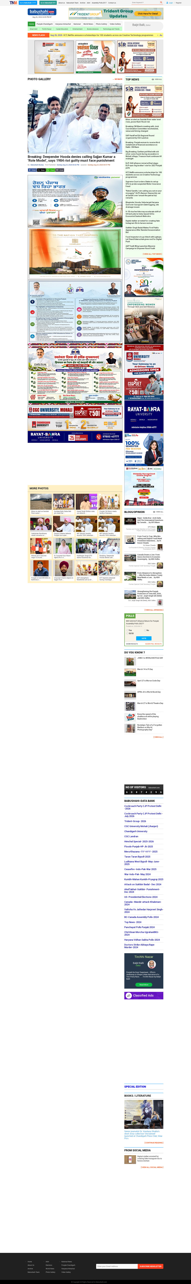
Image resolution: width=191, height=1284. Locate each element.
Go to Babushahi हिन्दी (48, 3)
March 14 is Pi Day (145, 669)
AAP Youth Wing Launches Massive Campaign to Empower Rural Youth (140, 247)
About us (61, 3)
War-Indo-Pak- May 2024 (137, 874)
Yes (130, 630)
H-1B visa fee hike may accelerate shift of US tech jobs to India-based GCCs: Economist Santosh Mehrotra (143, 214)
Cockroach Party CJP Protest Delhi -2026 (142, 807)
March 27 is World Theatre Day (150, 703)
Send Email (59, 170)
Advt (88, 3)
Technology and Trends (111, 29)
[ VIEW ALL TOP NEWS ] (152, 254)
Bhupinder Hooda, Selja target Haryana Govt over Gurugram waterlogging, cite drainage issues (142, 204)
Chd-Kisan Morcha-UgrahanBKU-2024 (141, 933)
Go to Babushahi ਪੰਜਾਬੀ (28, 3)
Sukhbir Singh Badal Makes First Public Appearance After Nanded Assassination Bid (143, 230)
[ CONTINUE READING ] (154, 1142)
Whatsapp (50, 170)
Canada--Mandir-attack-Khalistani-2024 (142, 903)
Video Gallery (115, 24)
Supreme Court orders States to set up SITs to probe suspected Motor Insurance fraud (143, 184)
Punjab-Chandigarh (45, 24)
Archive (82, 3)
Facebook (32, 170)
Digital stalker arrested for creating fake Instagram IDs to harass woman (143, 222)
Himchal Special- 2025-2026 (139, 841)
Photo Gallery (101, 24)
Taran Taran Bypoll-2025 (137, 856)
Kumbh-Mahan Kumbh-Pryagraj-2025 (143, 879)
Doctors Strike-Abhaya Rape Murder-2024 (139, 946)
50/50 (131, 633)
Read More (144, 984)
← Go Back (117, 79)
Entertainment (78, 29)
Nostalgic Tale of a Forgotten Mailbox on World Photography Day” (149, 727)
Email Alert (33, 29)
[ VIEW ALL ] (158, 737)
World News (88, 24)
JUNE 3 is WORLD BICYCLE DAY (150, 658)
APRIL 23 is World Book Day (149, 692)
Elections (49, 1265)
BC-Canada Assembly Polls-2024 (141, 917)
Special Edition (135, 1086)
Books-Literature (92, 29)
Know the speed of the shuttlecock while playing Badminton (148, 716)
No (148, 630)
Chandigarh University (135, 831)
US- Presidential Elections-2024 (140, 897)
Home (31, 24)
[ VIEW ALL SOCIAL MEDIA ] (152, 1167)
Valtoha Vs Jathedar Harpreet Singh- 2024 (143, 910)
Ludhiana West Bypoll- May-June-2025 (142, 863)
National (77, 24)
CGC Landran (131, 836)
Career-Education (62, 29)
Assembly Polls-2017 (99, 3)
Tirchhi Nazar (46, 29)
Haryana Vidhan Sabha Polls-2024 (142, 940)
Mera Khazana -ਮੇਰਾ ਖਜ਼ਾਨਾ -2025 (140, 851)
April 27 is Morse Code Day (148, 681)
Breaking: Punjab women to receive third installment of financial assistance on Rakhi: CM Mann (143, 144)
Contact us (112, 3)
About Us (31, 1265)
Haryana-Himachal (63, 24)
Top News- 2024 (132, 922)
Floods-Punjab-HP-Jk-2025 (138, 846)
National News (66, 1261)
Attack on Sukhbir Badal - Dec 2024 (142, 884)
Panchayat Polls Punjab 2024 (139, 927)
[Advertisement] (75, 463)
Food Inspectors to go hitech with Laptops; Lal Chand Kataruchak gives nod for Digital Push (144, 239)
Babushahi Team (72, 3)
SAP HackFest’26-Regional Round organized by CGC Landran (140, 137)
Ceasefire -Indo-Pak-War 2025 (140, 869)
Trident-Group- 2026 (135, 821)
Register (179, 3)
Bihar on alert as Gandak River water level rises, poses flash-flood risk (143, 120)
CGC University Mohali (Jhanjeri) (141, 826)
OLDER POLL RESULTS (153, 644)
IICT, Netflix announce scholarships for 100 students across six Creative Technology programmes (62, 35)
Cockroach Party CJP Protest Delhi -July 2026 (143, 815)
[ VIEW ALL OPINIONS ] (154, 610)
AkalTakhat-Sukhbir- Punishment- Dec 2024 (142, 890)
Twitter (41, 170)
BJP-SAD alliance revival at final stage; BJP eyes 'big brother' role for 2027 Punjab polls (144, 165)
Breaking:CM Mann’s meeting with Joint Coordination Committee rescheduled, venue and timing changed (142, 128)
